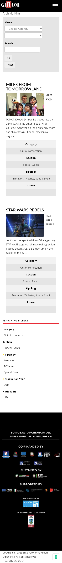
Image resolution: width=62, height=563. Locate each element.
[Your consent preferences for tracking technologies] (56, 557)
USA (6, 397)
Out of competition (14, 335)
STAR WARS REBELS (25, 210)
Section (7, 342)
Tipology (10, 354)
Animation (9, 360)
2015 (6, 384)
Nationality (10, 391)
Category (8, 329)
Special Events (12, 348)
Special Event (11, 372)
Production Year (15, 379)
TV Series (9, 366)
